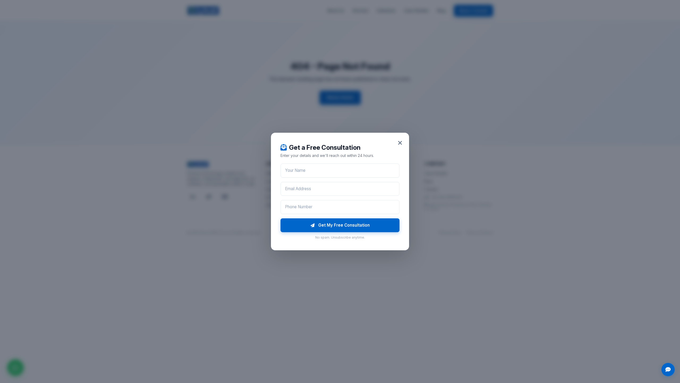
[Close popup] (400, 142)
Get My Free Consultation (344, 225)
